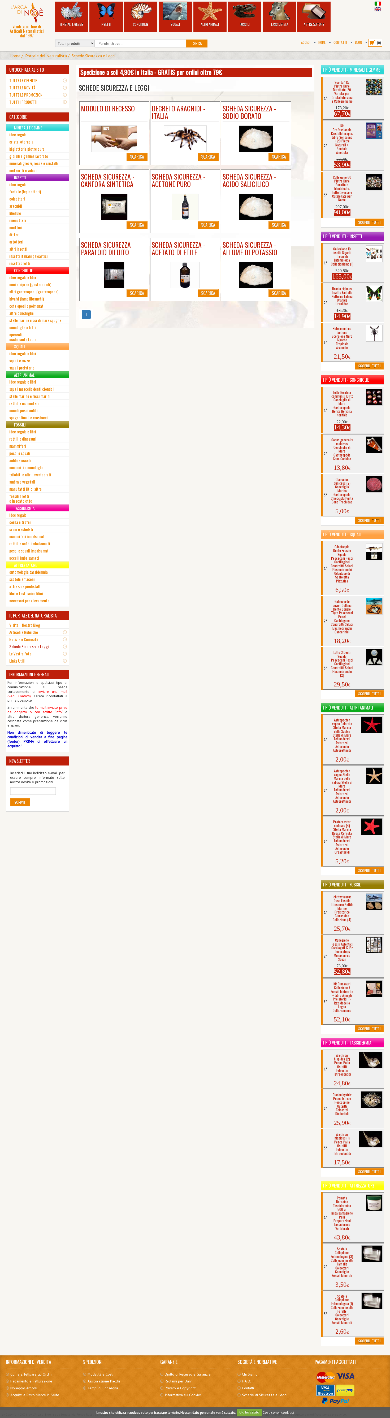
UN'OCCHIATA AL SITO (26, 69)
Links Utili (17, 661)
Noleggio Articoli (23, 1388)
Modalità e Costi (100, 1374)
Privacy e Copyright (180, 1388)
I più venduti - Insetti (342, 236)
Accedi (305, 42)
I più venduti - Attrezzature (348, 1185)
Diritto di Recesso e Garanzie (188, 1374)
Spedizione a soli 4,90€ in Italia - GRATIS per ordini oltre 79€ (151, 72)
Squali (175, 24)
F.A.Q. (246, 1381)
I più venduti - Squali (342, 534)
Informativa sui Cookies (183, 1395)
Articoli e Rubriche (23, 632)
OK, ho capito (249, 1412)
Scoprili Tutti (369, 222)
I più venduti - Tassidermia (347, 1042)
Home (322, 42)
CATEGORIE (18, 117)
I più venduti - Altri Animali (348, 707)
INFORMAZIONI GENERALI (29, 674)
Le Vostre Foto (20, 653)
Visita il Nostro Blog (24, 625)
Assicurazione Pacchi (104, 1381)
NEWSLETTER (19, 761)
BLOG (358, 42)
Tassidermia (279, 24)
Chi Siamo (250, 1374)
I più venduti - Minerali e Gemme (351, 69)
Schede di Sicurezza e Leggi (264, 1395)
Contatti (340, 42)
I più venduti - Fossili (342, 884)
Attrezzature (314, 24)
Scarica (137, 157)
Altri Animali (210, 24)
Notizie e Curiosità (23, 639)
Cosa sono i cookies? (278, 1412)
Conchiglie (140, 24)
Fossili (245, 24)
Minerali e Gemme (71, 24)
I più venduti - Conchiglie (346, 379)
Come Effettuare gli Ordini (31, 1374)
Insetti (106, 24)
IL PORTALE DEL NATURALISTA (33, 615)
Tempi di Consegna (103, 1388)
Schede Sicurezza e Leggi (93, 55)
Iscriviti (20, 802)
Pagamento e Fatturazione (31, 1381)
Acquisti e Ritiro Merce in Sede (34, 1395)
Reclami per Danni (179, 1381)
